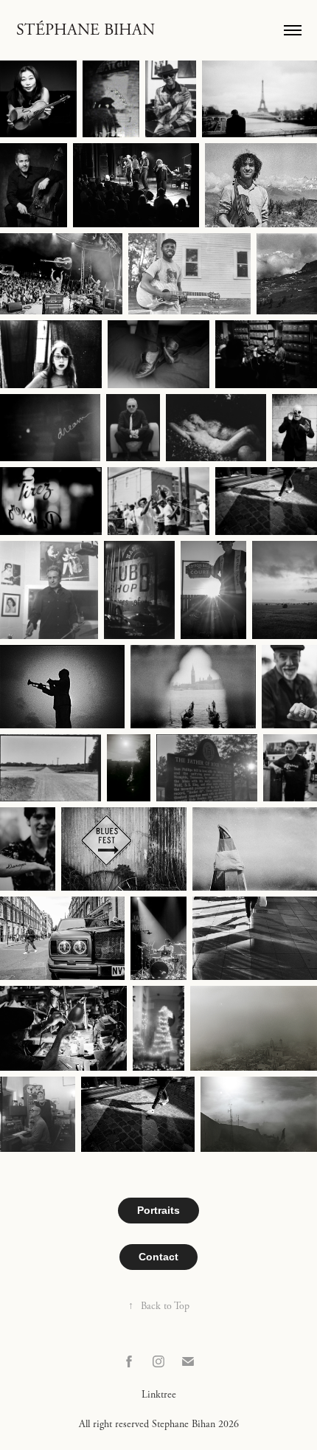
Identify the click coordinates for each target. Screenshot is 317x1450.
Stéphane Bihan (85, 30)
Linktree (159, 1394)
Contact (158, 1257)
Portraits (158, 1210)
